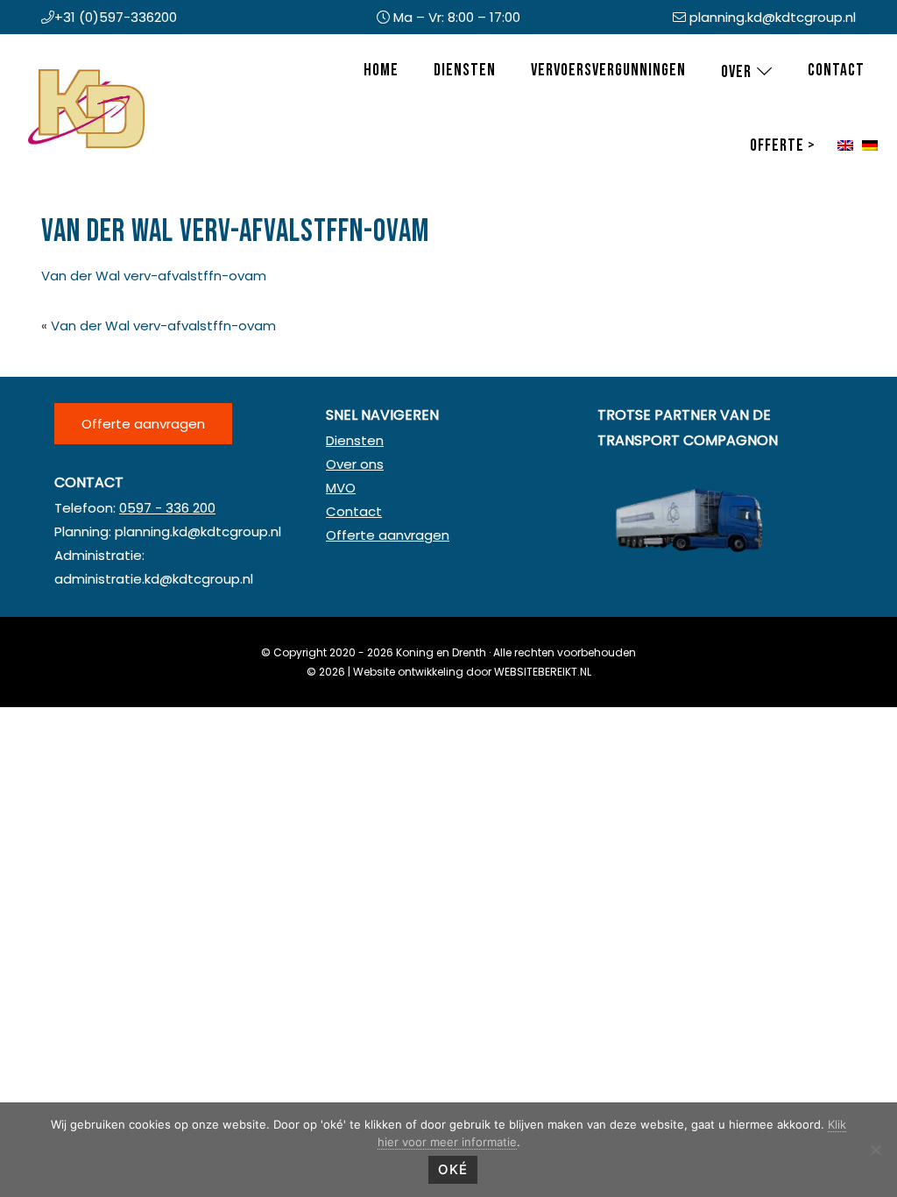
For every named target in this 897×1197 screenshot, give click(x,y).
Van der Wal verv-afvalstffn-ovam (153, 275)
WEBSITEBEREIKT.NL (542, 671)
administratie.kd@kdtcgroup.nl (153, 579)
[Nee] (875, 1149)
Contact (354, 511)
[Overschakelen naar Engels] (845, 146)
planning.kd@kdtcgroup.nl (772, 17)
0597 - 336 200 (167, 508)
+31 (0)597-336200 (115, 17)
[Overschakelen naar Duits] (870, 146)
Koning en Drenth (45, 73)
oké (453, 1169)
